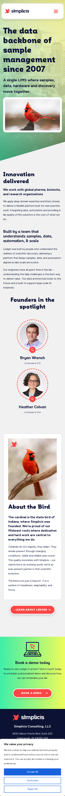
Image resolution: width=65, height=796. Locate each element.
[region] (32, 767)
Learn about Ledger (31, 609)
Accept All (32, 771)
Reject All (33, 789)
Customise (32, 780)
